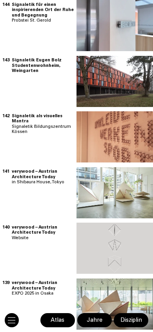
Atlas (57, 320)
